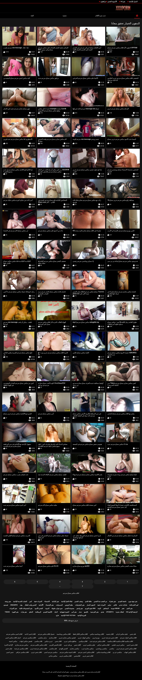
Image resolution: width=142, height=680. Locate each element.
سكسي (111, 648)
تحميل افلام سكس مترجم (46, 634)
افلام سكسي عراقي (22, 652)
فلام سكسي (38, 641)
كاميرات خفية (38, 601)
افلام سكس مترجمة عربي (38, 648)
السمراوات (59, 605)
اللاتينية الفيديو (47, 612)
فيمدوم (6, 605)
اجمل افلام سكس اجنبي (13, 638)
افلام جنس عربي (36, 652)
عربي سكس (48, 641)
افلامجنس (77, 656)
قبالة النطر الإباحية (66, 601)
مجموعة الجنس (69, 608)
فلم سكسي (53, 648)
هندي (102, 612)
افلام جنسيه (110, 634)
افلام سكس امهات (130, 652)
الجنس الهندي (63, 648)
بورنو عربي (96, 638)
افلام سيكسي (83, 641)
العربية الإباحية (82, 615)
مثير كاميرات (13, 608)
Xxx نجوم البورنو (90, 608)
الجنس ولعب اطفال (30, 605)
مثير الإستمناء (50, 605)
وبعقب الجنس (78, 601)
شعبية (65, 16)
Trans (7, 612)
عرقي (109, 605)
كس (30, 601)
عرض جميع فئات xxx (71, 620)
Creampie (14, 605)
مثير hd (123, 1)
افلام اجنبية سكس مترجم (68, 652)
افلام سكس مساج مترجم (71, 593)
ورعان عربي (68, 645)
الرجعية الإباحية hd (131, 612)
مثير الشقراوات (80, 605)
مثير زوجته (8, 601)
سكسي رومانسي (101, 648)
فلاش (115, 605)
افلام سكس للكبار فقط (80, 634)
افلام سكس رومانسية (64, 634)
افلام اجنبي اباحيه (30, 634)
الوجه (99, 608)
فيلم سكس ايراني (122, 634)
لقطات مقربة (120, 612)
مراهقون (103, 1)
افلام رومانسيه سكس (97, 634)
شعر (123, 608)
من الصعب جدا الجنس (100, 601)
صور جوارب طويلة (57, 608)
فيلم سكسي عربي (89, 645)
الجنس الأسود (39, 608)
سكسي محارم (74, 648)
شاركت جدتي (123, 605)
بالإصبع (86, 612)
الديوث (47, 608)
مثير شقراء (112, 601)
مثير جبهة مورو (133, 601)
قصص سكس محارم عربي (67, 638)
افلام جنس (58, 641)
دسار (80, 612)
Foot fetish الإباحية (68, 615)
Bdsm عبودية (115, 608)
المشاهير (106, 608)
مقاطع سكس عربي (70, 641)
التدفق (31, 612)
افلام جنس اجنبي (132, 645)
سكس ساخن (53, 656)
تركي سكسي (42, 638)
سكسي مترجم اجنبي (50, 652)
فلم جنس (133, 634)
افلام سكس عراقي (103, 645)
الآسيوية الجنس (112, 1)
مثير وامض (79, 608)
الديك (56, 612)
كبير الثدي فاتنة (133, 605)
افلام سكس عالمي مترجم (39, 645)
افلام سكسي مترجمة (21, 648)
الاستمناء (47, 601)
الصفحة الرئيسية (71, 666)
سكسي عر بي (117, 652)
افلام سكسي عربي (65, 656)
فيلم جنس (9, 648)
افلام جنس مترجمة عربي (110, 638)
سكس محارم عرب (87, 648)
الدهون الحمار (91, 605)
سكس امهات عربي (84, 638)
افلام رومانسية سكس (103, 652)
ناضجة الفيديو (122, 601)
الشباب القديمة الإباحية (20, 601)
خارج (57, 615)
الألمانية (41, 605)
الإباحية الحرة (8, 645)
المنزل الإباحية (133, 1)
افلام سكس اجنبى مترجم (86, 652)
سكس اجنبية (13, 641)
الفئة (32, 16)
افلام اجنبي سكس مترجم (14, 634)
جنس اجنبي (10, 652)
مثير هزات (24, 612)
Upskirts (109, 612)
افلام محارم (53, 638)
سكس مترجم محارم (21, 645)
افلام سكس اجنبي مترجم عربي (126, 648)
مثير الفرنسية (94, 612)
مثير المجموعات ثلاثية (25, 608)
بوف (21, 605)
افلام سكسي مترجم (29, 638)
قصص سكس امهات (25, 641)
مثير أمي (74, 612)
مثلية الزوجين (69, 605)
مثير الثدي (130, 608)
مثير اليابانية (55, 601)
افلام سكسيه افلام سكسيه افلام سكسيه (120, 641)
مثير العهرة (15, 612)
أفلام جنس (77, 645)
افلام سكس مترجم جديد (97, 641)
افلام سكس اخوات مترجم (128, 638)
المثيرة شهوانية (64, 612)
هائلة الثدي (88, 601)
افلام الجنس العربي (55, 645)
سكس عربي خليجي (118, 645)
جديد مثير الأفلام (100, 16)
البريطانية (38, 612)
